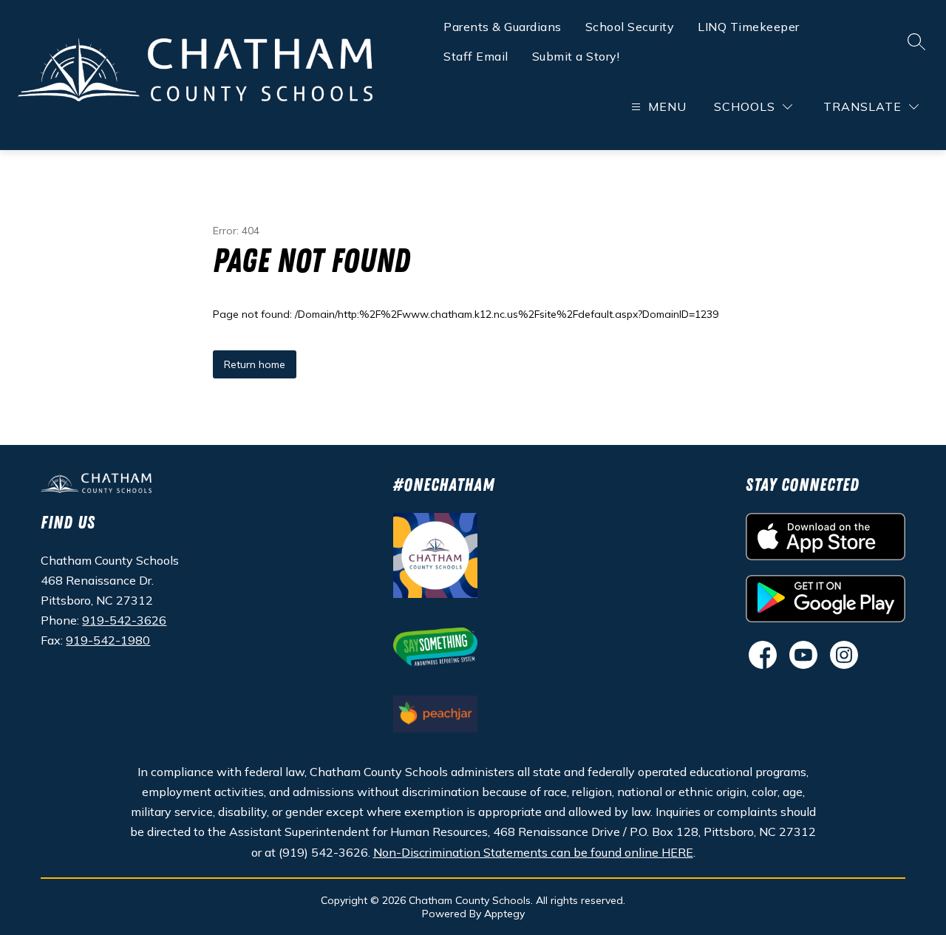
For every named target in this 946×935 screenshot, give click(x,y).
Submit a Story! (576, 56)
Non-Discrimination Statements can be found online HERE (533, 852)
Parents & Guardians (502, 26)
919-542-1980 (108, 640)
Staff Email (475, 56)
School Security (630, 26)
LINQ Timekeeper (749, 26)
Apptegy (504, 913)
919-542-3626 (124, 620)
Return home (254, 364)
